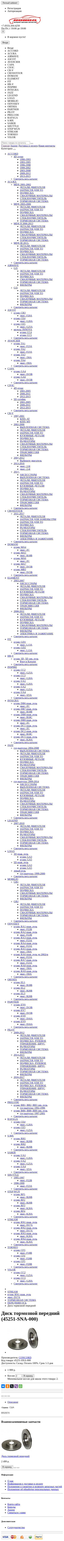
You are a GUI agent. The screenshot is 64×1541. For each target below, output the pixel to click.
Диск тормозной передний (15, 1456)
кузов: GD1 (20, 642)
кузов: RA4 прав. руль (25, 943)
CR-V (10, 413)
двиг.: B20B (26, 990)
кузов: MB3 (20, 569)
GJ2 (16, 287)
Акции (14, 145)
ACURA (11, 181)
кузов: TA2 (19, 349)
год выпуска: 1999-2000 (32, 873)
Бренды (11, 1507)
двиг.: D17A (26, 1225)
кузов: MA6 (20, 558)
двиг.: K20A (26, 739)
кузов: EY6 (19, 1004)
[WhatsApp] (20, 1386)
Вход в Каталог (28, 661)
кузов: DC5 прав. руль (25, 737)
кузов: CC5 (26, 335)
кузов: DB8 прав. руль (25, 714)
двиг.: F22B (26, 929)
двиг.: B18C (26, 717)
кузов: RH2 (20, 1144)
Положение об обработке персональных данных (33, 1489)
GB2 (16, 901)
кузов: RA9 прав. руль (25, 971)
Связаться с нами (16, 1512)
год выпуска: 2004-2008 (26, 748)
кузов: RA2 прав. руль (25, 932)
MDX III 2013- (21, 243)
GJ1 (16, 268)
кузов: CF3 (19, 1250)
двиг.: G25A (26, 326)
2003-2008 (25, 170)
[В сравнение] (8, 1396)
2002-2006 (19, 424)
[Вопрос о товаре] (2, 1396)
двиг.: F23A (26, 346)
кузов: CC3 (19, 675)
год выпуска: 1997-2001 (32, 1113)
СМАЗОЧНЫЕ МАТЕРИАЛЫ (36, 195)
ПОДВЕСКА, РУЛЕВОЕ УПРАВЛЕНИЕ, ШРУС (33, 1042)
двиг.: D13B (26, 1007)
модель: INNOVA (23, 329)
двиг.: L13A (26, 644)
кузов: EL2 (19, 988)
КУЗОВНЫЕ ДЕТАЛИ (32, 435)
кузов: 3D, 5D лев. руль (26, 658)
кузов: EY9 (19, 1021)
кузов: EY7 (19, 1010)
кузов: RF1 (19, 1194)
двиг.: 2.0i (25, 466)
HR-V (10, 656)
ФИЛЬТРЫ (26, 285)
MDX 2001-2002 (22, 184)
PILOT (11, 1029)
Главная (5, 145)
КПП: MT (25, 421)
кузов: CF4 (19, 1255)
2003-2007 (19, 580)
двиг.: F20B (26, 1258)
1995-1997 (19, 1177)
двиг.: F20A (26, 315)
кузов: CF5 (19, 1261)
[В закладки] (5, 1396)
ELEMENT (13, 578)
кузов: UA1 (20, 681)
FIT (9, 639)
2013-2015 (25, 176)
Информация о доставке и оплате (25, 1483)
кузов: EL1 (19, 982)
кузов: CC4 (26, 332)
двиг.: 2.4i (25, 469)
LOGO (11, 851)
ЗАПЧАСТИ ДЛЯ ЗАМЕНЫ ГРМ (38, 519)
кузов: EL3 (19, 993)
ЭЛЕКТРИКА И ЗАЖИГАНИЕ (36, 538)
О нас (10, 1481)
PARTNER (13, 1002)
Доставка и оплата (28, 145)
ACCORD (12, 154)
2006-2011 (25, 393)
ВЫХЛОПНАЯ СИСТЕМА (35, 427)
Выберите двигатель (31, 460)
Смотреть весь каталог (26, 179)
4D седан (18, 156)
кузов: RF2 (19, 1200)
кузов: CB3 (19, 313)
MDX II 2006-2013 (23, 223)
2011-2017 (19, 513)
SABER (11, 1152)
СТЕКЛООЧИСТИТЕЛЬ (33, 198)
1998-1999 (19, 1183)
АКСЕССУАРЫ (28, 474)
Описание (12, 1402)
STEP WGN (13, 1191)
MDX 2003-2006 (22, 204)
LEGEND (12, 820)
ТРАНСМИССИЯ (29, 452)
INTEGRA (13, 700)
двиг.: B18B (26, 555)
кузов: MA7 (20, 564)
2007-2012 (19, 458)
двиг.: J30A (26, 357)
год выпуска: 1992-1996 (32, 1108)
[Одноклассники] (7, 1386)
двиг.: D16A (26, 1018)
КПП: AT (25, 419)
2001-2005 (25, 391)
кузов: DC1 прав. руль (25, 725)
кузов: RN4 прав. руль (25, 1239)
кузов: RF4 (19, 1211)
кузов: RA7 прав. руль (25, 960)
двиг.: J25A (26, 695)
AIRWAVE (13, 265)
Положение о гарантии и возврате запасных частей (34, 1486)
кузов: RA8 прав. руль (25, 965)
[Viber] (16, 1386)
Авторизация (14, 11)
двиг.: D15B (26, 374)
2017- (16, 472)
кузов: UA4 (20, 692)
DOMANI (12, 544)
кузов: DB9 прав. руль (25, 720)
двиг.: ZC (25, 550)
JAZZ (10, 745)
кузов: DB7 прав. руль (25, 709)
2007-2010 (19, 823)
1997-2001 (19, 416)
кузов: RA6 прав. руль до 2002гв (31, 954)
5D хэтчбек (20, 399)
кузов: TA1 (19, 343)
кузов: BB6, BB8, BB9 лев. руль (30, 1110)
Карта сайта (13, 1504)
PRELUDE (13, 1102)
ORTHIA (12, 979)
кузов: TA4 (19, 360)
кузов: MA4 (20, 547)
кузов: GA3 (26, 857)
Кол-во (11, 1375)
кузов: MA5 (20, 552)
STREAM (12, 1219)
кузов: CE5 (19, 324)
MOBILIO (12, 879)
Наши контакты (46, 145)
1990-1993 (25, 159)
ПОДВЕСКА (27, 193)
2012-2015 (25, 396)
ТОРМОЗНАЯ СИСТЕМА (34, 201)
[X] (12, 1386)
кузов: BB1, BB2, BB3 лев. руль (30, 1105)
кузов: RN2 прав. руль (25, 1228)
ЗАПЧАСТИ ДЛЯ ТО (31, 190)
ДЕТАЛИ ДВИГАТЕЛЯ (32, 187)
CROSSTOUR (15, 511)
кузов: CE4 (19, 318)
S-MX (10, 1135)
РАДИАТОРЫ (27, 441)
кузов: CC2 (19, 670)
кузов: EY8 (19, 1016)
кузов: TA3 (19, 354)
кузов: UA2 (20, 686)
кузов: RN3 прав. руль (25, 1233)
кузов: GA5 (26, 859)
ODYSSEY (13, 923)
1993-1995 (25, 162)
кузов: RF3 (19, 1205)
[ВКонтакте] (3, 1386)
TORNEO (12, 1247)
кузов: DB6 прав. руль (25, 703)
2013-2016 (19, 463)
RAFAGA (12, 1119)
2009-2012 (25, 173)
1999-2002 (25, 167)
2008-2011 (19, 611)
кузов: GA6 (20, 377)
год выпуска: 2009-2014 (26, 781)
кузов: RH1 (20, 1138)
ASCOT (11, 310)
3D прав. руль (21, 854)
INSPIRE (12, 667)
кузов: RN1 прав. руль (25, 1222)
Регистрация (14, 8)
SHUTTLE (13, 1175)
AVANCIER (13, 340)
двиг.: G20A (26, 321)
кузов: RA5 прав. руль (25, 949)
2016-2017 (19, 1077)
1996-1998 (25, 165)
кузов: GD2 (20, 647)
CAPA (10, 368)
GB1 (16, 882)
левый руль (20, 870)
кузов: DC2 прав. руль (25, 731)
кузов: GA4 (20, 371)
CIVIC (10, 385)
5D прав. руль (21, 862)
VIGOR (11, 1269)
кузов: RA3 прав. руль (25, 937)
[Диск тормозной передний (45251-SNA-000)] (23, 1352)
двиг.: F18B (26, 1253)
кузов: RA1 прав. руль (25, 926)
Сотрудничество (16, 1527)
